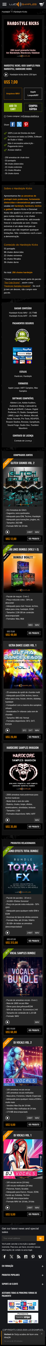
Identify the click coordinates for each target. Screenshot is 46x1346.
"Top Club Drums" (12, 282)
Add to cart (13, 107)
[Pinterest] (26, 124)
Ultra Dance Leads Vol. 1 (22, 645)
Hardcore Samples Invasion (23, 748)
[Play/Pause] (7, 532)
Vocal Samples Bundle (22, 953)
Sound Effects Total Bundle (22, 851)
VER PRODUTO (33, 538)
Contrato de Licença (23, 441)
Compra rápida (33, 107)
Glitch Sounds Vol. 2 (22, 463)
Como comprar (13, 116)
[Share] (12, 124)
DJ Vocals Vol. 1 (23, 1135)
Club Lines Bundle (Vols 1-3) (23, 549)
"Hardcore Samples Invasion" (17, 286)
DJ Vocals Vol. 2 (22, 1042)
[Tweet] (19, 124)
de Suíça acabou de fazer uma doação (21, 1335)
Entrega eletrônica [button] (30, 116)
